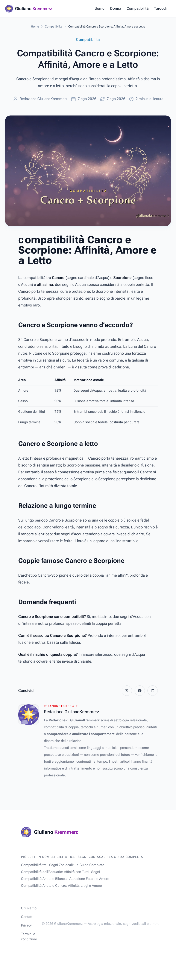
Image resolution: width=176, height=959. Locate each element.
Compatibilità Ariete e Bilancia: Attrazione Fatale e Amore (65, 879)
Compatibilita (53, 26)
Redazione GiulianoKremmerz (43, 99)
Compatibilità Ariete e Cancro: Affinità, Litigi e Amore (61, 886)
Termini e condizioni (29, 936)
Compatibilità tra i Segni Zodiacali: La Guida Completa (62, 865)
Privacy (26, 925)
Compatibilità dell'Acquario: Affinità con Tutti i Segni (60, 872)
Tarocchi (161, 8)
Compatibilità (138, 8)
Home (35, 26)
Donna (115, 8)
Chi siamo (28, 908)
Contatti (27, 917)
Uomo (100, 8)
